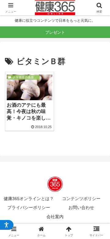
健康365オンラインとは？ (29, 198)
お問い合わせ (81, 207)
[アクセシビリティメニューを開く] (6, 225)
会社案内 (55, 216)
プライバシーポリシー (28, 207)
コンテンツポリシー (81, 198)
